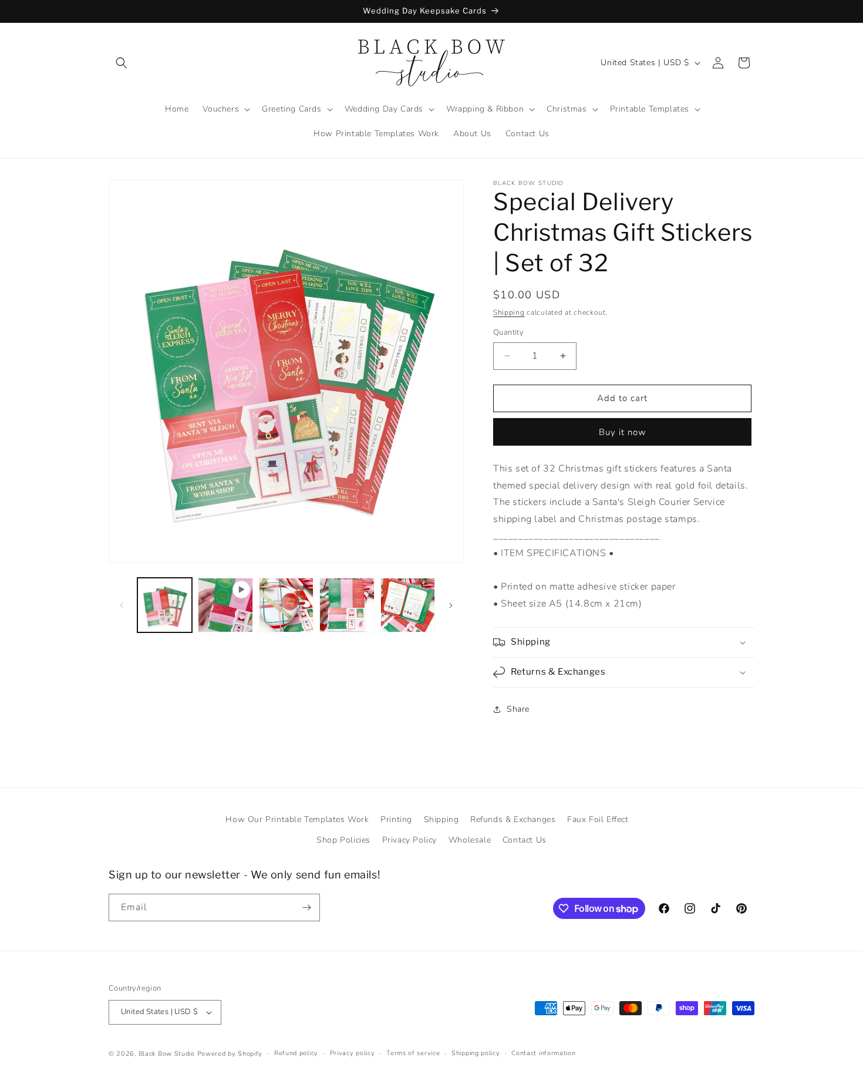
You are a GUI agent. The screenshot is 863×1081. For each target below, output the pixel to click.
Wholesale (470, 840)
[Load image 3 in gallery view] (346, 605)
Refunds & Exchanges (512, 819)
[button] (121, 63)
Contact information (543, 1053)
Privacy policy (352, 1053)
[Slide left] (121, 605)
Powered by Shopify (230, 1053)
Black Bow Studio (167, 1053)
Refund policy (296, 1053)
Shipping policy (475, 1053)
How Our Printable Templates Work (297, 819)
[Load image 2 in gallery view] (286, 605)
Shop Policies (343, 840)
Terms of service (413, 1053)
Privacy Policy (409, 840)
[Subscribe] (306, 907)
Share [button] (518, 709)
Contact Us (525, 840)
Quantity (508, 332)
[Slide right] (451, 605)
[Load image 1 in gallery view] (164, 605)
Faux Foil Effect (598, 819)
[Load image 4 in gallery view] (407, 605)
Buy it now (622, 432)
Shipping (509, 312)
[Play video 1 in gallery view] (225, 605)
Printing (396, 819)
